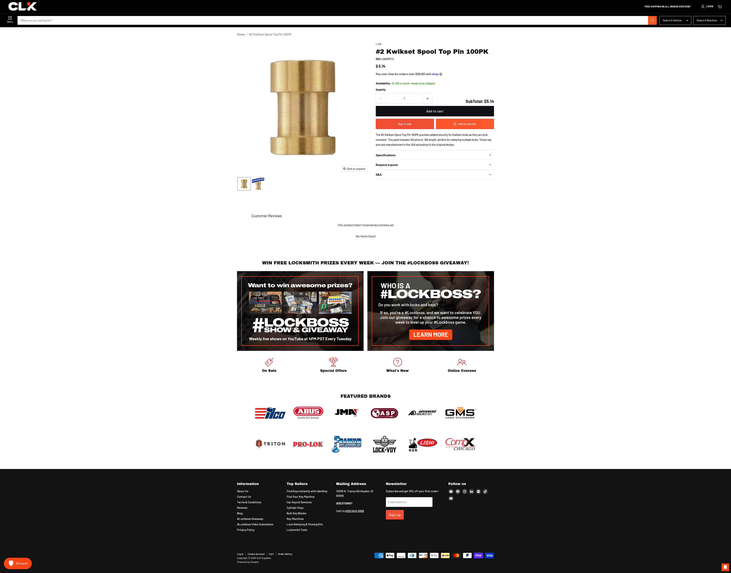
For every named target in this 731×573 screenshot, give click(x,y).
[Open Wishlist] (725, 567)
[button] (707, 6)
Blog (240, 513)
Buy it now (405, 124)
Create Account (256, 553)
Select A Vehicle (672, 20)
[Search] (652, 20)
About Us (242, 491)
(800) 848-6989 (354, 511)
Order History (285, 553)
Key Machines (295, 518)
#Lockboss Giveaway (250, 518)
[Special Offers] (333, 366)
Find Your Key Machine (300, 496)
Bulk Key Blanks (296, 513)
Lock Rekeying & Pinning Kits (305, 524)
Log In (240, 553)
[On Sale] (269, 366)
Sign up (395, 515)
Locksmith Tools (297, 529)
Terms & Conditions (249, 502)
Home (241, 34)
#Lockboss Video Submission (255, 524)
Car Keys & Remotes (299, 502)
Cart (271, 553)
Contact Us (244, 496)
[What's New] (398, 366)
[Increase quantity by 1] (428, 98)
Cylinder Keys (295, 507)
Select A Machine (707, 20)
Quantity (381, 89)
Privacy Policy (246, 529)
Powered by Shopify (248, 561)
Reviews (242, 507)
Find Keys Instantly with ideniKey (307, 491)
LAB (378, 44)
